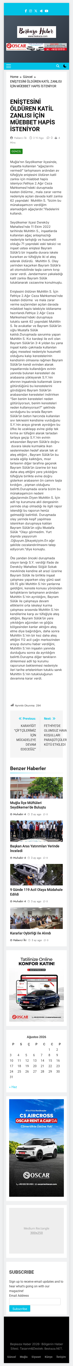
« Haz (13, 1087)
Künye (49, 1357)
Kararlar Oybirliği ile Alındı (30, 933)
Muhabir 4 (19, 814)
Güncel (16, 151)
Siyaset (36, 1357)
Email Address (19, 1295)
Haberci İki (20, 138)
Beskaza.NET (53, 1348)
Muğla (24, 1357)
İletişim (61, 1357)
